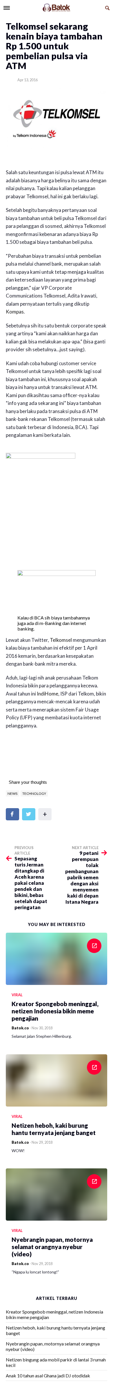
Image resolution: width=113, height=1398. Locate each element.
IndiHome (47, 694)
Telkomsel (61, 640)
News (12, 793)
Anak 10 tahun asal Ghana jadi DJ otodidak (48, 1375)
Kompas (15, 312)
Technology (34, 793)
